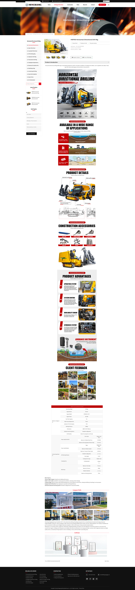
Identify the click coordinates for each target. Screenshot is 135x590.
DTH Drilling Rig (31, 53)
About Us (85, 4)
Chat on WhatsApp (87, 57)
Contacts (93, 4)
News (78, 4)
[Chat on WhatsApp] (87, 578)
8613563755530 (46, 1)
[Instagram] (97, 578)
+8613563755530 (91, 574)
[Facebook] (90, 578)
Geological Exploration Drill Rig (34, 62)
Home (49, 4)
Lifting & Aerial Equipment (59, 577)
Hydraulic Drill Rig (32, 56)
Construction (70, 4)
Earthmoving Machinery (58, 574)
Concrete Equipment (58, 576)
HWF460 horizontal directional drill (53, 561)
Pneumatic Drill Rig (32, 59)
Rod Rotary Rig (31, 68)
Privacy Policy (81, 588)
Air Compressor (31, 79)
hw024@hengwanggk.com (57, 1)
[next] (67, 57)
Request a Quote (76, 57)
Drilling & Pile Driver (58, 4)
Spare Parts (30, 77)
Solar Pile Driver (31, 48)
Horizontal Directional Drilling (47, 34)
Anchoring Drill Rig (32, 71)
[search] (108, 5)
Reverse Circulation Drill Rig (34, 65)
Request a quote (102, 4)
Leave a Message (31, 133)
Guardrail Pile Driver (32, 50)
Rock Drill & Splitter (32, 74)
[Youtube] (93, 578)
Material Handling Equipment (73, 574)
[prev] (44, 57)
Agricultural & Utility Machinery (73, 576)
